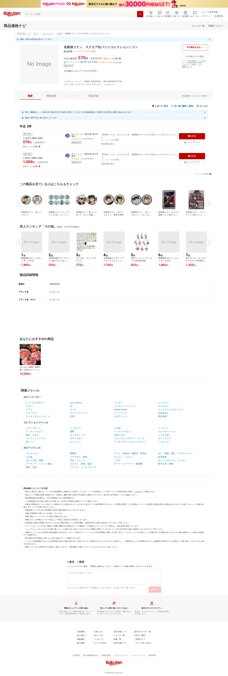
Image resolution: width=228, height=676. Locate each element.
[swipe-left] (19, 203)
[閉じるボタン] (210, 39)
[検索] (140, 14)
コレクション (47, 33)
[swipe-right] (208, 203)
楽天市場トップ (23, 33)
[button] (159, 14)
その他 (59, 33)
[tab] (30, 96)
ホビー (36, 33)
